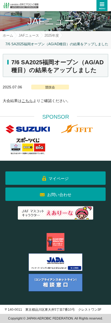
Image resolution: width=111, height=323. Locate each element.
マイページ (58, 178)
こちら (27, 101)
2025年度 (51, 35)
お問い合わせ (59, 194)
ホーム (8, 35)
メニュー (101, 5)
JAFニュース (29, 35)
